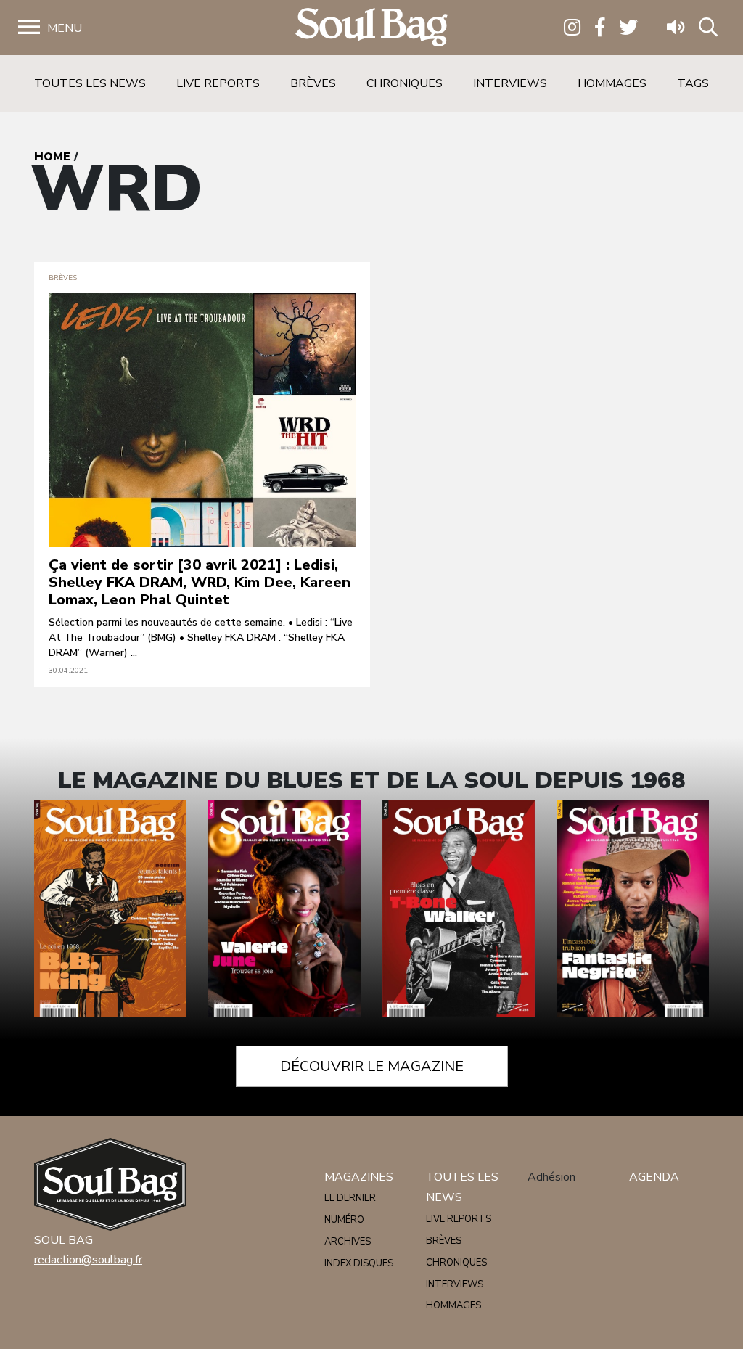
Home (52, 157)
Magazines (358, 1177)
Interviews (510, 83)
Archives (347, 1241)
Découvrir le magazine (372, 1066)
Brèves (313, 83)
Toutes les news (90, 83)
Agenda (654, 1177)
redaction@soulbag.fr (88, 1260)
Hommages (612, 83)
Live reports (218, 83)
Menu (64, 28)
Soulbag (371, 28)
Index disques (358, 1263)
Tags (693, 83)
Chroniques (404, 83)
